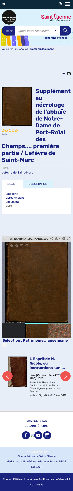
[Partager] (52, 239)
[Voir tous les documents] (4, 345)
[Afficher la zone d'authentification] (61, 4)
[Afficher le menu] (67, 4)
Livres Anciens (15, 197)
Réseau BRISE (57, 461)
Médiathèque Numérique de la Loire (28, 461)
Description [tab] (37, 184)
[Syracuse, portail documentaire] (9, 17)
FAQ (15, 479)
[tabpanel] (36, 233)
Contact (8, 479)
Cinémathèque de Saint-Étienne (36, 456)
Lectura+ (36, 466)
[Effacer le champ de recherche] (55, 31)
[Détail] (64, 239)
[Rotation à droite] (27, 245)
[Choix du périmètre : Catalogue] (8, 31)
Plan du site (36, 484)
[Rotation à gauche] (22, 245)
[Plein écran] (68, 239)
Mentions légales (28, 479)
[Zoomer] (12, 245)
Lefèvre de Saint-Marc (17, 172)
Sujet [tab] (12, 184)
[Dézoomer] (17, 245)
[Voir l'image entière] (7, 245)
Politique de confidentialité (54, 479)
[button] (4, 4)
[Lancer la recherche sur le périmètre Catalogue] (65, 31)
